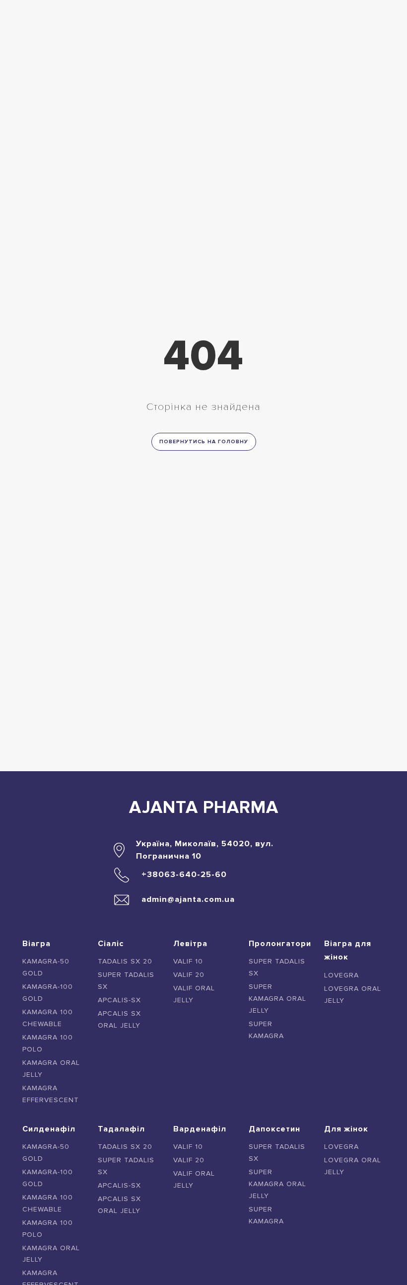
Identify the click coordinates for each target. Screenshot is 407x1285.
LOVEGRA (341, 975)
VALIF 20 (188, 974)
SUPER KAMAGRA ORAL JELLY (277, 998)
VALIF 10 (188, 961)
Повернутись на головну (203, 441)
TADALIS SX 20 (125, 961)
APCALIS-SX (119, 1000)
